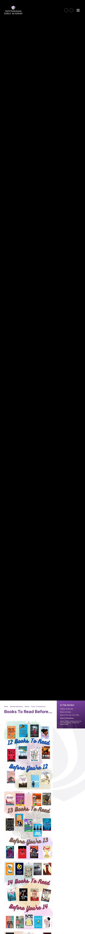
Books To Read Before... (39, 706)
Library (27, 706)
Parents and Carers (16, 706)
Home (6, 706)
